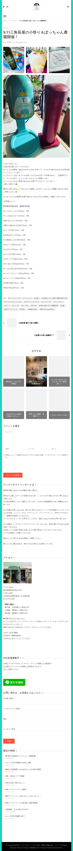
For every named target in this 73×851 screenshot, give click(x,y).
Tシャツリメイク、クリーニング (20, 298)
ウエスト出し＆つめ (59, 415)
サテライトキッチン (32, 302)
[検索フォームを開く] (68, 7)
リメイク (16, 306)
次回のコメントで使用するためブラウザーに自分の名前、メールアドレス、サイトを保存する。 (36, 456)
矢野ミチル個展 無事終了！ (36, 415)
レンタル (26, 306)
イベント (6, 28)
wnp (4, 42)
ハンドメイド (46, 302)
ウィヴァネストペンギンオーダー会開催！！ (59, 382)
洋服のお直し (33, 309)
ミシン (7, 306)
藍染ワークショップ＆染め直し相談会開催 (21, 803)
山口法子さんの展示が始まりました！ (13, 415)
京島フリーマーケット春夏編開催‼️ (36, 383)
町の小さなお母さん (48, 309)
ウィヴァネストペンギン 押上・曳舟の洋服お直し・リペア (40, 845)
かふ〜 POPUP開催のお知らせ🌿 (18, 763)
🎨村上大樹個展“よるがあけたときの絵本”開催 (23, 769)
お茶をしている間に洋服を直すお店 (55, 298)
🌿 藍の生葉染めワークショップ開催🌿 (20, 756)
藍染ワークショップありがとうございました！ (23, 796)
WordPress (59, 848)
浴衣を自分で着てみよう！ (15, 783)
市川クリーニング (11, 309)
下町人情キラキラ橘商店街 (49, 306)
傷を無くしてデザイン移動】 (13, 383)
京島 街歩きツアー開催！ (15, 776)
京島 (62, 306)
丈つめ (34, 306)
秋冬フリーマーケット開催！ (16, 789)
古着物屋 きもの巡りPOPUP (16, 809)
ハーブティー (59, 302)
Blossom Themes (40, 848)
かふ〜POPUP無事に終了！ (16, 816)
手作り (23, 309)
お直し (37, 298)
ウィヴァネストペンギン (13, 302)
